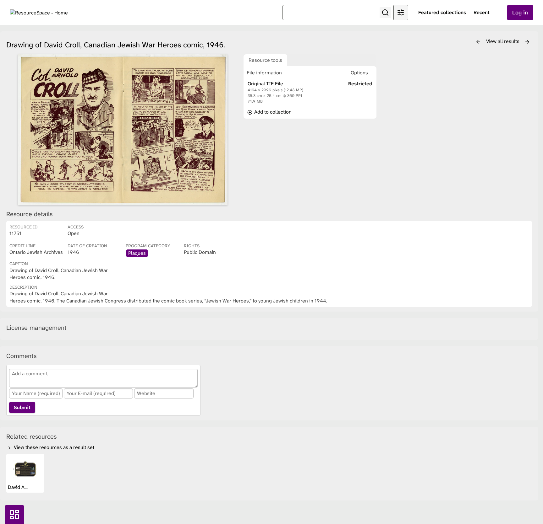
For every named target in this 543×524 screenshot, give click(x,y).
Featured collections (442, 12)
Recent (482, 12)
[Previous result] (478, 42)
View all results (503, 41)
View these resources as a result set (53, 447)
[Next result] (527, 42)
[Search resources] (385, 12)
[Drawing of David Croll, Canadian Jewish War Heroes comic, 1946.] (122, 129)
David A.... (19, 487)
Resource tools (265, 60)
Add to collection (272, 112)
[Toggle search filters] (400, 12)
